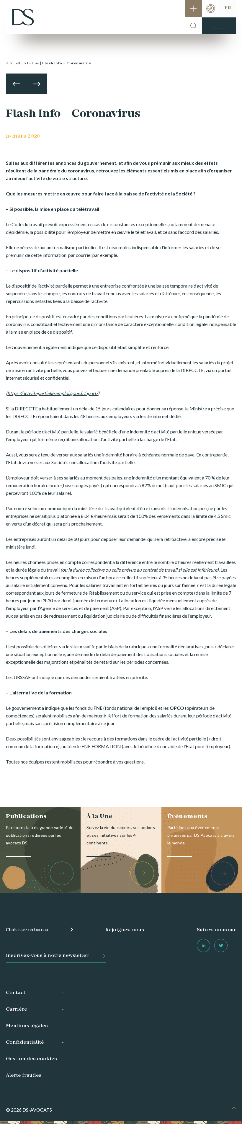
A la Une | (32, 63)
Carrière (16, 1009)
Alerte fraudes (24, 1076)
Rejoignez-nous (124, 930)
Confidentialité (25, 1042)
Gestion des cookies (31, 1059)
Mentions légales (27, 1026)
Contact (15, 993)
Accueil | (14, 63)
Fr (227, 8)
